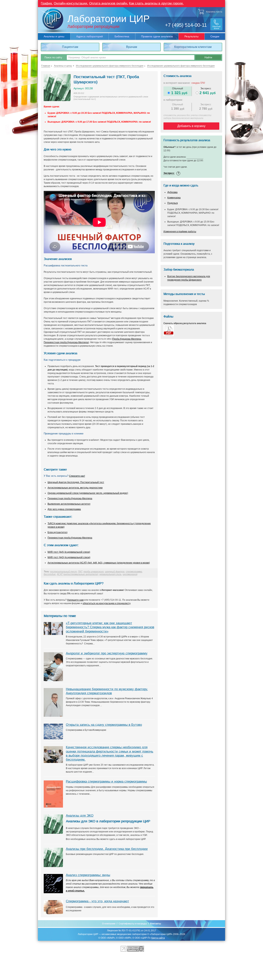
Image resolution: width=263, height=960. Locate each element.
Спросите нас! (77, 476)
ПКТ (80, 571)
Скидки (214, 36)
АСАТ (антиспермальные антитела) (77, 574)
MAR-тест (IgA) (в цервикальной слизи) (69, 552)
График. (47, 3)
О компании (108, 923)
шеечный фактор (115, 571)
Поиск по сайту (53, 57)
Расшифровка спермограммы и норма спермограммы (106, 781)
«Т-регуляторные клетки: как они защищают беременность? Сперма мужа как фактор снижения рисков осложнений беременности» (110, 627)
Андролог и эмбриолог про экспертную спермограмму (106, 653)
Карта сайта (158, 938)
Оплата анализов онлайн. (108, 3)
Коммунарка (174, 197)
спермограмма (134, 571)
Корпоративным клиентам (193, 47)
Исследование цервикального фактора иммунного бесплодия (109, 65)
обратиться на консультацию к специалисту (106, 603)
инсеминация (130, 574)
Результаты (191, 36)
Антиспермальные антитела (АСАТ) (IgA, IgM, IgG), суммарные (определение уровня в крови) (99, 562)
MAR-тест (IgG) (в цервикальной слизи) (69, 557)
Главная (45, 65)
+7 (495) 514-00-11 (186, 25)
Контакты (155, 923)
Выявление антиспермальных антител (69, 504)
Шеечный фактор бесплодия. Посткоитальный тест (76, 482)
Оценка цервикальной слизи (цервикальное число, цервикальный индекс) (88, 493)
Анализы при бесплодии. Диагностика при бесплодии (107, 849)
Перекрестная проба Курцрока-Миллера (66, 342)
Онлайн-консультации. (71, 3)
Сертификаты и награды (133, 923)
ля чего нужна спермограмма (65, 509)
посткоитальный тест (63, 571)
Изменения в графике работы (179, 231)
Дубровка (172, 192)
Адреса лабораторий (89, 36)
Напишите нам (75, 600)
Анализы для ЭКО (79, 815)
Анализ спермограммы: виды (88, 875)
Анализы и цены (54, 36)
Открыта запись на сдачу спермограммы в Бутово (104, 725)
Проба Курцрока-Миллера (126, 339)
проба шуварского (93, 571)
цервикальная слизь (110, 574)
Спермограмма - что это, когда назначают (97, 901)
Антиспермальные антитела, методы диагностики (75, 487)
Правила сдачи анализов (157, 36)
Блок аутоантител (57, 532)
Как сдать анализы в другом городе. (156, 3)
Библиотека (122, 36)
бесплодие (50, 574)
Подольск (172, 203)
